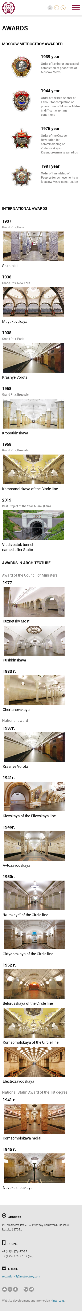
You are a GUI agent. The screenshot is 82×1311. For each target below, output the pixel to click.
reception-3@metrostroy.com (21, 1276)
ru (56, 8)
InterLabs (58, 1300)
